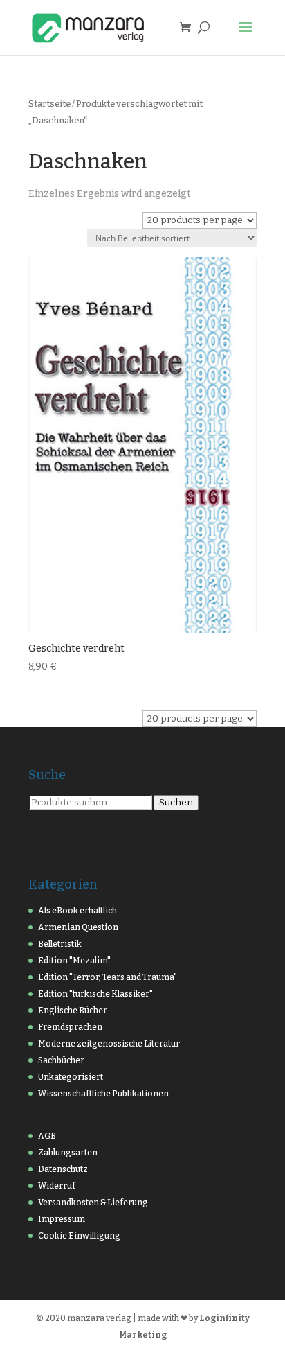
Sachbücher (61, 1060)
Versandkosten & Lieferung (93, 1202)
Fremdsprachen (70, 1027)
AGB (47, 1136)
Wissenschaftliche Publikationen (103, 1094)
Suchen (176, 802)
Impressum (61, 1219)
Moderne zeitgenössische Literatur (109, 1044)
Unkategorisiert (70, 1077)
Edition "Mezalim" (74, 960)
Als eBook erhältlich (77, 911)
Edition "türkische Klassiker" (95, 994)
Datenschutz (63, 1169)
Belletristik (60, 944)
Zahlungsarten (68, 1152)
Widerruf (56, 1186)
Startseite (49, 103)
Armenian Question (78, 927)
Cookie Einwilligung (79, 1236)
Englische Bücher (72, 1010)
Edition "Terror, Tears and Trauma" (107, 977)
